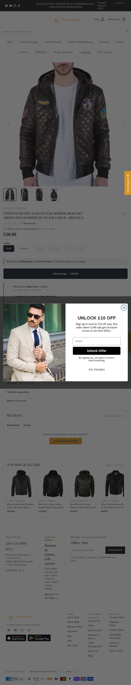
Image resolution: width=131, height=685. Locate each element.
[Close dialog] (124, 307)
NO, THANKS (97, 369)
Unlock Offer (96, 351)
